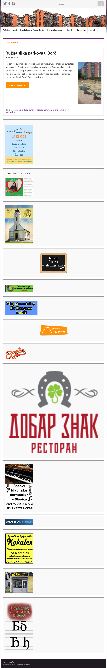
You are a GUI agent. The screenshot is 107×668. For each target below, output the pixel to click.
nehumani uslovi (51, 110)
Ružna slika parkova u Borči (32, 52)
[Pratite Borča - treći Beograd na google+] (13, 3)
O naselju (80, 30)
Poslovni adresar (55, 30)
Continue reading (17, 85)
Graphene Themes (23, 665)
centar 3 (19, 110)
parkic (61, 110)
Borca (11, 110)
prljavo (13, 112)
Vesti (15, 30)
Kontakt (92, 30)
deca (26, 110)
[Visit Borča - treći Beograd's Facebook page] (9, 3)
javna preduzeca (36, 110)
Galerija (69, 30)
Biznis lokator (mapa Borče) (32, 30)
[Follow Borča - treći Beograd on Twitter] (5, 3)
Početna (6, 30)
